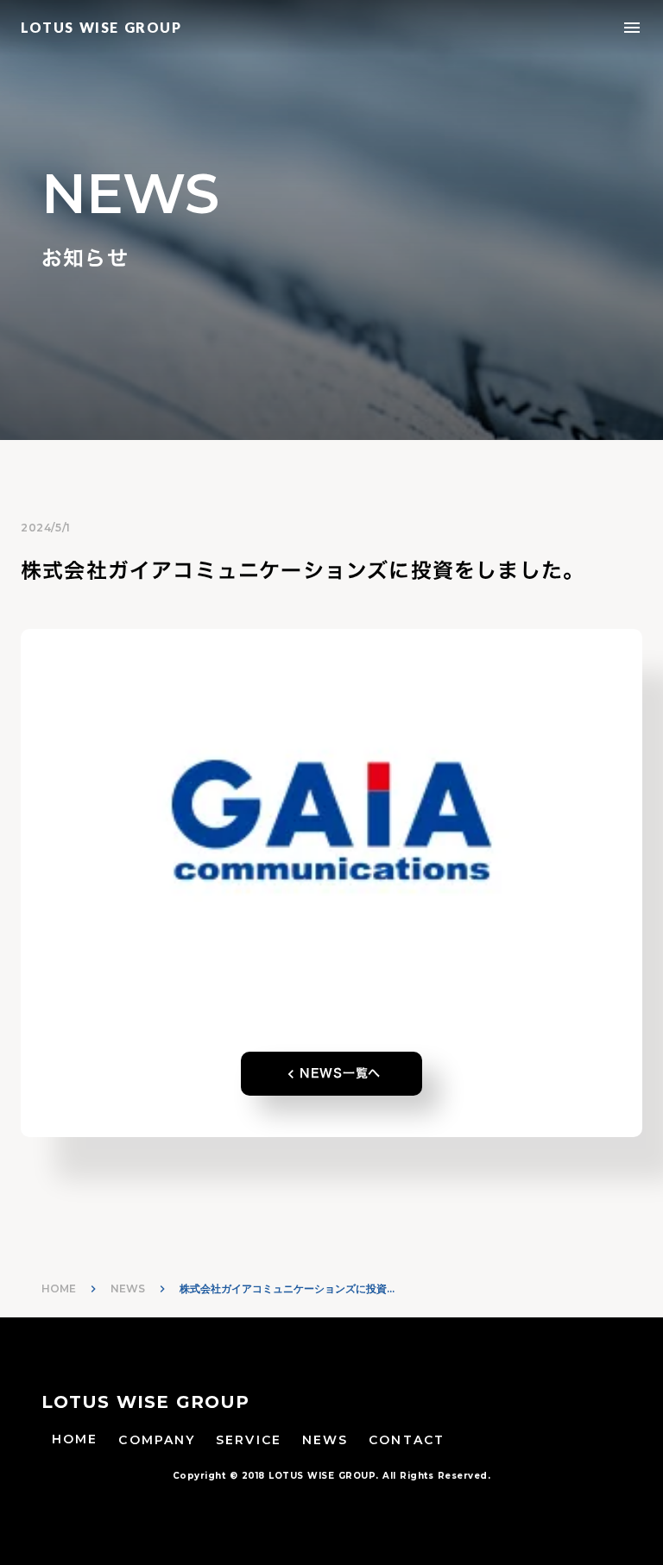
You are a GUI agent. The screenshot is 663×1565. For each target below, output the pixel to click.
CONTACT (407, 1440)
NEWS (127, 1288)
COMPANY (156, 1440)
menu (632, 27)
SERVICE (248, 1440)
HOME (58, 1288)
